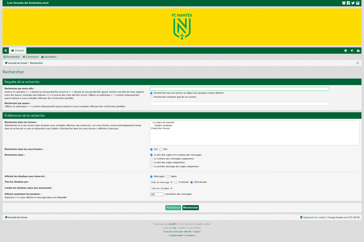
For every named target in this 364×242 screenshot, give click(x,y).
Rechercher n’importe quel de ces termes (174, 97)
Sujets (173, 176)
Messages (159, 176)
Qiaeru (197, 231)
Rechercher (13, 56)
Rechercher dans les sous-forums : (24, 149)
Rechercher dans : (15, 155)
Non (165, 149)
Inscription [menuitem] (359, 51)
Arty (174, 228)
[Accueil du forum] (182, 26)
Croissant (183, 182)
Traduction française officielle (177, 231)
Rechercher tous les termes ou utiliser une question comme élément (188, 93)
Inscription (50, 56)
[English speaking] (254, 125)
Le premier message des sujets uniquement (176, 166)
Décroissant (200, 182)
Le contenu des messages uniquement (173, 158)
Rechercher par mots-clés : (20, 88)
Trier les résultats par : (17, 181)
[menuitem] (346, 50)
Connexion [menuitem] (353, 51)
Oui (155, 149)
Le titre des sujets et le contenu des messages (177, 155)
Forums (19, 50)
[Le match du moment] (254, 122)
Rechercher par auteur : (18, 103)
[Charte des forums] (254, 128)
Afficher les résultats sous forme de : (25, 176)
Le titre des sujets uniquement (169, 162)
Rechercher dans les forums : (21, 122)
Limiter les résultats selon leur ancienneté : (28, 188)
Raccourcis (6, 51)
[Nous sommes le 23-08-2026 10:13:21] (357, 63)
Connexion (32, 56)
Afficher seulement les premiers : (23, 194)
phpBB (172, 224)
